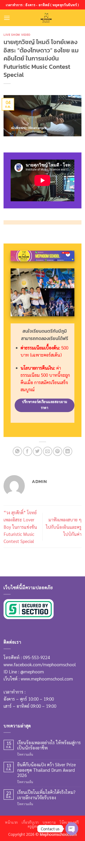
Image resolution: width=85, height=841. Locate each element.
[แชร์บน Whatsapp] (17, 451)
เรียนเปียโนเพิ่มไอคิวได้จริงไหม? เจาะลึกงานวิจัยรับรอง (46, 794)
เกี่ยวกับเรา (30, 822)
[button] (7, 17)
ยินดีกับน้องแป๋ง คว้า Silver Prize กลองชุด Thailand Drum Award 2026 (46, 770)
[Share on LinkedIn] (67, 451)
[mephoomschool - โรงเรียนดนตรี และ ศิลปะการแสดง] (46, 17)
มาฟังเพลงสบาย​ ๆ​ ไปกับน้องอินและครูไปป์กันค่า (63, 527)
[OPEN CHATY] (71, 828)
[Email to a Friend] (47, 451)
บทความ (49, 822)
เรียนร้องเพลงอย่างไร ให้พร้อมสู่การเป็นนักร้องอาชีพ (49, 745)
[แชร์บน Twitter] (37, 451)
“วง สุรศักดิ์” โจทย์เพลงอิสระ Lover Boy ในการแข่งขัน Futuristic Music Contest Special (20, 527)
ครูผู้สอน (34, 826)
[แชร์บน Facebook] (27, 451)
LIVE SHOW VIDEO (17, 34)
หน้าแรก (11, 822)
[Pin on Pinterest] (57, 451)
